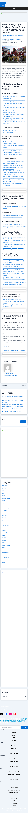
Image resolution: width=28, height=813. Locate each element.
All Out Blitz (4, 486)
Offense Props (5, 525)
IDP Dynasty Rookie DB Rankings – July (11, 408)
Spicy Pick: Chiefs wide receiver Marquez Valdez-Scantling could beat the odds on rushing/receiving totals (13, 172)
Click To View (5, 346)
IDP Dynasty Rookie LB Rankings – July (11, 411)
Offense (4, 523)
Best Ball (4, 488)
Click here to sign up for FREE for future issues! (13, 350)
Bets (3, 490)
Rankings (4, 537)
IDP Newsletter (5, 508)
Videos (3, 560)
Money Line (5, 518)
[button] (3, 3)
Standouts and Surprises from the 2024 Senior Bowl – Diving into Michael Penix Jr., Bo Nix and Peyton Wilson (14, 226)
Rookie (3, 547)
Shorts (3, 550)
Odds (3, 520)
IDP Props (4, 510)
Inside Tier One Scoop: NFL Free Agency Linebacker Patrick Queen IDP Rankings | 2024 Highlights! (13, 260)
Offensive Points (6, 528)
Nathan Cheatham (4, 710)
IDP (2, 505)
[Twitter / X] (14, 378)
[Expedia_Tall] (14, 452)
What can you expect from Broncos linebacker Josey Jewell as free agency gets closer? (14, 278)
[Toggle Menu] (14, 8)
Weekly (3, 562)
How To (4, 503)
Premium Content (6, 532)
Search (3, 419)
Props (3, 535)
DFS (3, 493)
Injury (3, 513)
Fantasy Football (6, 498)
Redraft (3, 542)
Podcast (4, 530)
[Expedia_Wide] (14, 354)
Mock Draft (4, 515)
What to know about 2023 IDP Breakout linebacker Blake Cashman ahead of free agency (13, 273)
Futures (3, 500)
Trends (3, 555)
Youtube (4, 565)
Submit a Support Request (8, 808)
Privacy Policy (14, 787)
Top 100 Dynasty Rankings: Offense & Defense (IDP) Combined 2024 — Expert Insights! (13, 301)
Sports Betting (5, 552)
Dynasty (4, 495)
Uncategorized (5, 557)
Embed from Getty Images (7, 45)
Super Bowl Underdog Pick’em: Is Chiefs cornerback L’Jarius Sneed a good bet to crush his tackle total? (13, 167)
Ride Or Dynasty (6, 545)
